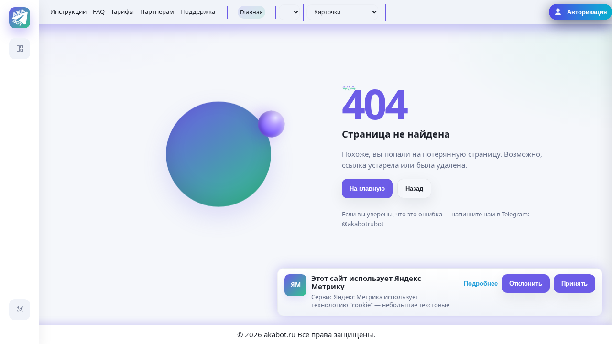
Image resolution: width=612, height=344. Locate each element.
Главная (251, 12)
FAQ (99, 11)
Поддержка (197, 11)
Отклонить (525, 283)
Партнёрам (157, 11)
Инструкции (68, 11)
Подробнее (481, 283)
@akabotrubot (363, 223)
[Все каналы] (19, 48)
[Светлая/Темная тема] (19, 309)
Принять (574, 283)
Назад (414, 188)
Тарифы (122, 11)
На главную (367, 188)
